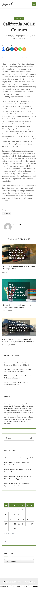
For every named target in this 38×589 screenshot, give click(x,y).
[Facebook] (3, 49)
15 (14, 519)
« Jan (5, 542)
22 (15, 524)
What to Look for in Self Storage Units (19, 458)
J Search (6, 582)
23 (19, 524)
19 (32, 519)
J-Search (21, 38)
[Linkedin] (12, 49)
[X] (8, 49)
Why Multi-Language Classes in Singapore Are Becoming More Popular (19, 306)
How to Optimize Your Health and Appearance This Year (17, 484)
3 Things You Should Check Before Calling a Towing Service (18, 267)
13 (6, 519)
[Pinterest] (16, 49)
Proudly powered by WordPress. (22, 582)
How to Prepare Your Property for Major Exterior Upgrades (17, 477)
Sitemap (34, 586)
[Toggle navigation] (33, 4)
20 (6, 524)
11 (27, 514)
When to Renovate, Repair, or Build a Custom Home (18, 470)
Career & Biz (19, 18)
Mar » (11, 542)
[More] (24, 49)
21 (10, 524)
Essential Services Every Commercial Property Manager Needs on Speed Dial (18, 340)
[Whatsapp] (20, 49)
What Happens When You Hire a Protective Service (16, 463)
